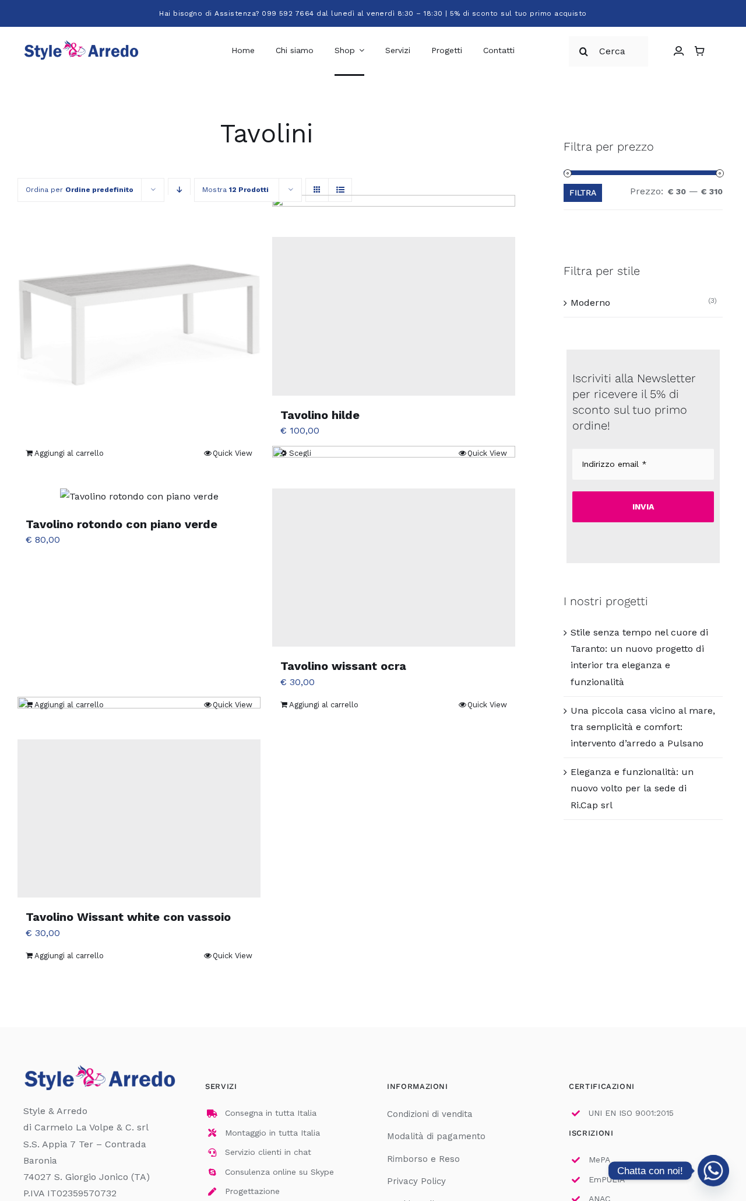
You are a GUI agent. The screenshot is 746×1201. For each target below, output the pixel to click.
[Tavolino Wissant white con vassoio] (139, 818)
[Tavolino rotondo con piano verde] (139, 496)
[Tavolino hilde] (393, 316)
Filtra (582, 192)
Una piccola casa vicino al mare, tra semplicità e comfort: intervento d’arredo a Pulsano (643, 727)
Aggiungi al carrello (69, 453)
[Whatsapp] (713, 1170)
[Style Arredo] (81, 42)
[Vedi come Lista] (340, 190)
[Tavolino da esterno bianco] (139, 316)
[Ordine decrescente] (179, 190)
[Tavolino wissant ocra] (393, 567)
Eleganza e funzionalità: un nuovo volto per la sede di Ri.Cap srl (632, 788)
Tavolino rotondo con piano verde (121, 524)
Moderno (590, 302)
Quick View (232, 453)
